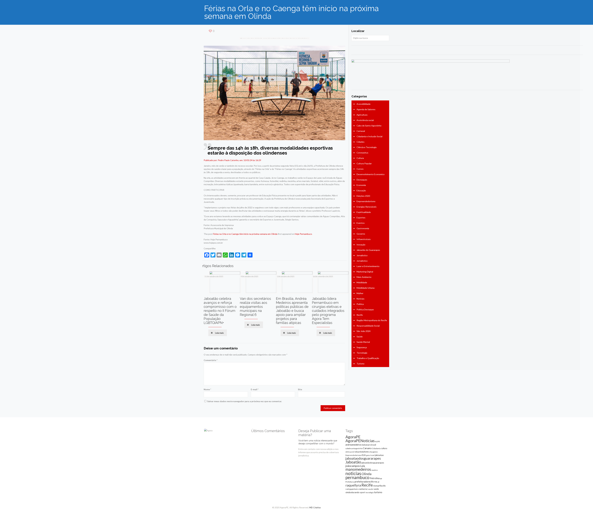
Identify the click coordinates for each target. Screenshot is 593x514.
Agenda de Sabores (366, 109)
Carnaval (361, 131)
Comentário (210, 360)
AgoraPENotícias (360, 440)
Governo (361, 233)
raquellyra (353, 485)
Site (300, 389)
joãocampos (352, 465)
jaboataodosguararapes (363, 458)
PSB (375, 482)
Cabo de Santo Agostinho (369, 125)
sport (362, 492)
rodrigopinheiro (352, 489)
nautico (374, 470)
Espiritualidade (364, 212)
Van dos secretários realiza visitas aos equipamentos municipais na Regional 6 (255, 307)
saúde (376, 489)
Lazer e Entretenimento (368, 266)
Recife (360, 315)
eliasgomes (373, 452)
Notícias (360, 298)
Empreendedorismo (366, 201)
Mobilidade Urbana (365, 288)
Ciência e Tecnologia (366, 147)
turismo (378, 492)
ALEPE (377, 441)
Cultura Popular (364, 163)
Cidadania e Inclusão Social (369, 136)
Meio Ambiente (364, 277)
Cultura (360, 158)
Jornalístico (362, 255)
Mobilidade (362, 282)
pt (378, 482)
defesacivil (349, 452)
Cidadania (376, 448)
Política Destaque (365, 309)
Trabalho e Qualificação (368, 358)
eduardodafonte (362, 452)
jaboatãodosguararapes (373, 462)
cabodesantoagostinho (353, 448)
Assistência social (365, 120)
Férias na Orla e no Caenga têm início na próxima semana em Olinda (245, 234)
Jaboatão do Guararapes (368, 250)
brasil (373, 445)
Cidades (360, 141)
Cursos (360, 169)
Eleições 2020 (363, 196)
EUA (364, 455)
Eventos (361, 223)
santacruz (363, 489)
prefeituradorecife (364, 481)
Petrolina (375, 478)
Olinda (366, 474)
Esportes (361, 217)
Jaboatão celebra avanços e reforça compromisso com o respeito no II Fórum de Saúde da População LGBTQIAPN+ (220, 311)
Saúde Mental (363, 342)
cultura (384, 448)
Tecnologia (362, 352)
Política (360, 304)
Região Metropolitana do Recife (372, 320)
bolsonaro (366, 445)
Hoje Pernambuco (303, 234)
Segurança (362, 347)
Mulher (360, 293)
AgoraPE (352, 436)
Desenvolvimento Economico (371, 174)
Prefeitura (349, 482)
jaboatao (379, 455)
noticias (353, 473)
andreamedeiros (353, 444)
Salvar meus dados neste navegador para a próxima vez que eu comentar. (244, 401)
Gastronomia (363, 228)
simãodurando (352, 492)
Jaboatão (353, 462)
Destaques (362, 179)
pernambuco (357, 477)
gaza (368, 455)
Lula (362, 465)
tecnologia (370, 492)
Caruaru (367, 448)
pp (381, 478)
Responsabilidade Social (368, 325)
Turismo (360, 363)
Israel (372, 455)
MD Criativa (315, 507)
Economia (361, 185)
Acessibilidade (363, 104)
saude (370, 489)
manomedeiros (358, 469)
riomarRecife (379, 485)
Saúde (360, 336)
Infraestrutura (363, 239)
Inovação (361, 244)
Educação (361, 190)
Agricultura (362, 114)
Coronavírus (362, 152)
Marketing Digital (365, 271)
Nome (207, 389)
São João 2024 (363, 331)
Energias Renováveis (366, 206)
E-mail (255, 389)
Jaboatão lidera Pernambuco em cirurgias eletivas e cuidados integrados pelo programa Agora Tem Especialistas (328, 311)
